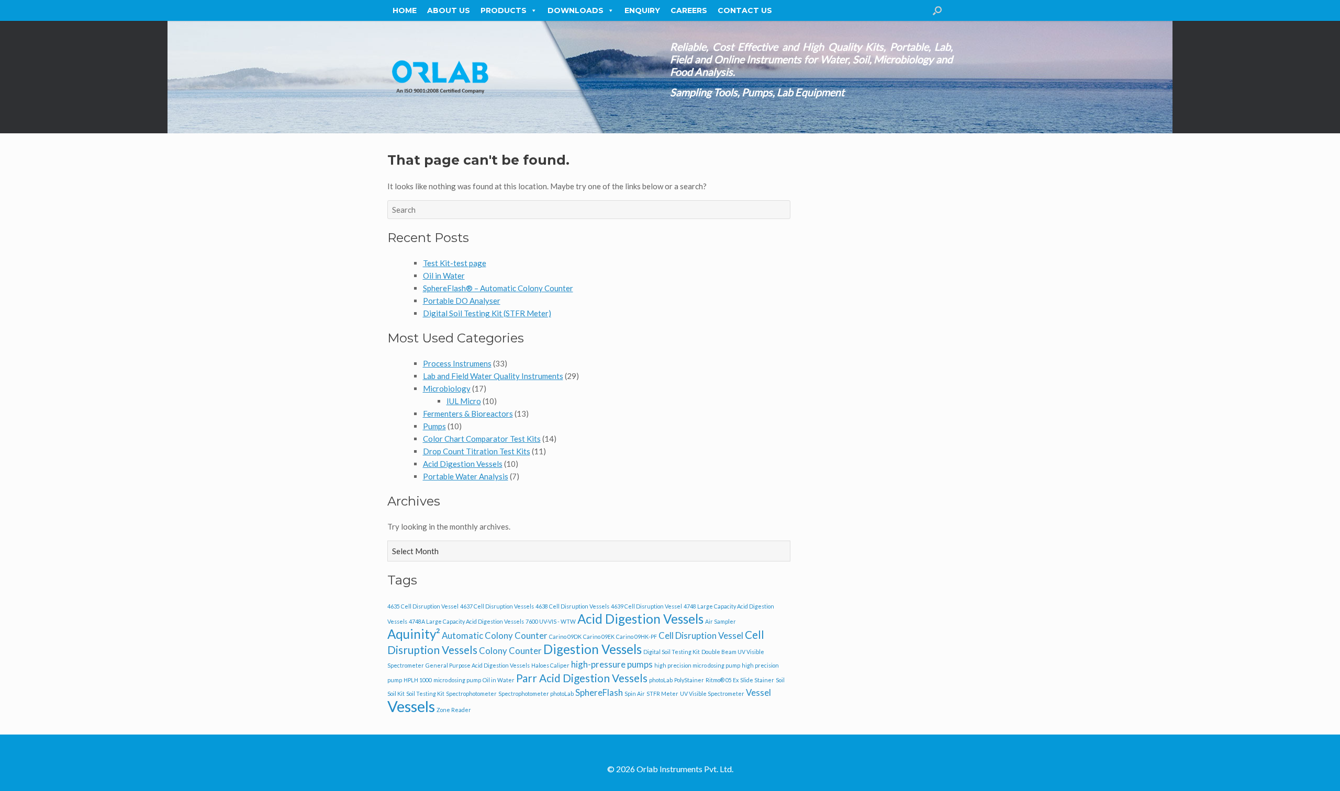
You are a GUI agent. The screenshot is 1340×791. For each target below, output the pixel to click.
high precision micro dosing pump (697, 665)
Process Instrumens (457, 363)
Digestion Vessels (592, 649)
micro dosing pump (457, 680)
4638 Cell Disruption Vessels (572, 606)
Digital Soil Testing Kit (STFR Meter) (487, 313)
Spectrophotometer (471, 693)
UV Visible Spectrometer (712, 693)
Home (405, 10)
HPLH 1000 (418, 680)
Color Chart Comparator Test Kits (482, 438)
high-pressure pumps (612, 664)
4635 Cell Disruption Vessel (423, 606)
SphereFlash (599, 692)
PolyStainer (689, 680)
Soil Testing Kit (425, 693)
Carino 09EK (599, 636)
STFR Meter (662, 693)
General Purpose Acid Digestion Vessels (478, 665)
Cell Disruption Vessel (700, 635)
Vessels (411, 706)
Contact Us (745, 10)
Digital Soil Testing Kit (671, 651)
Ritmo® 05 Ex (722, 680)
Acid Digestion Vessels (462, 463)
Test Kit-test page (454, 263)
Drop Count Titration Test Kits (476, 451)
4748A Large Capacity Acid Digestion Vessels (466, 621)
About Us (448, 10)
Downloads (576, 10)
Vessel (758, 692)
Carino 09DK (565, 636)
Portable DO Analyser (461, 300)
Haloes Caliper (550, 665)
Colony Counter (510, 650)
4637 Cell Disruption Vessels (497, 606)
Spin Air (634, 693)
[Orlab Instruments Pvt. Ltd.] (439, 77)
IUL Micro (463, 401)
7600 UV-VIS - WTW (551, 621)
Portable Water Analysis (465, 476)
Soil (780, 680)
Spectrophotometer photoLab (536, 693)
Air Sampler (720, 621)
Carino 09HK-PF (636, 636)
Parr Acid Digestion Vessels (581, 677)
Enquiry (642, 10)
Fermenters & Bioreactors (468, 413)
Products (504, 10)
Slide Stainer (757, 680)
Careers (689, 10)
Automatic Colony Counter (495, 635)
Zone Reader (454, 709)
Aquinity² (413, 633)
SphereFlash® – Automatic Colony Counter (498, 288)
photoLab (661, 680)
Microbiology (447, 388)
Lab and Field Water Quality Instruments (493, 376)
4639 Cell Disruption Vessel (646, 606)
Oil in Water (444, 275)
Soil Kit (396, 693)
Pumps (434, 426)
